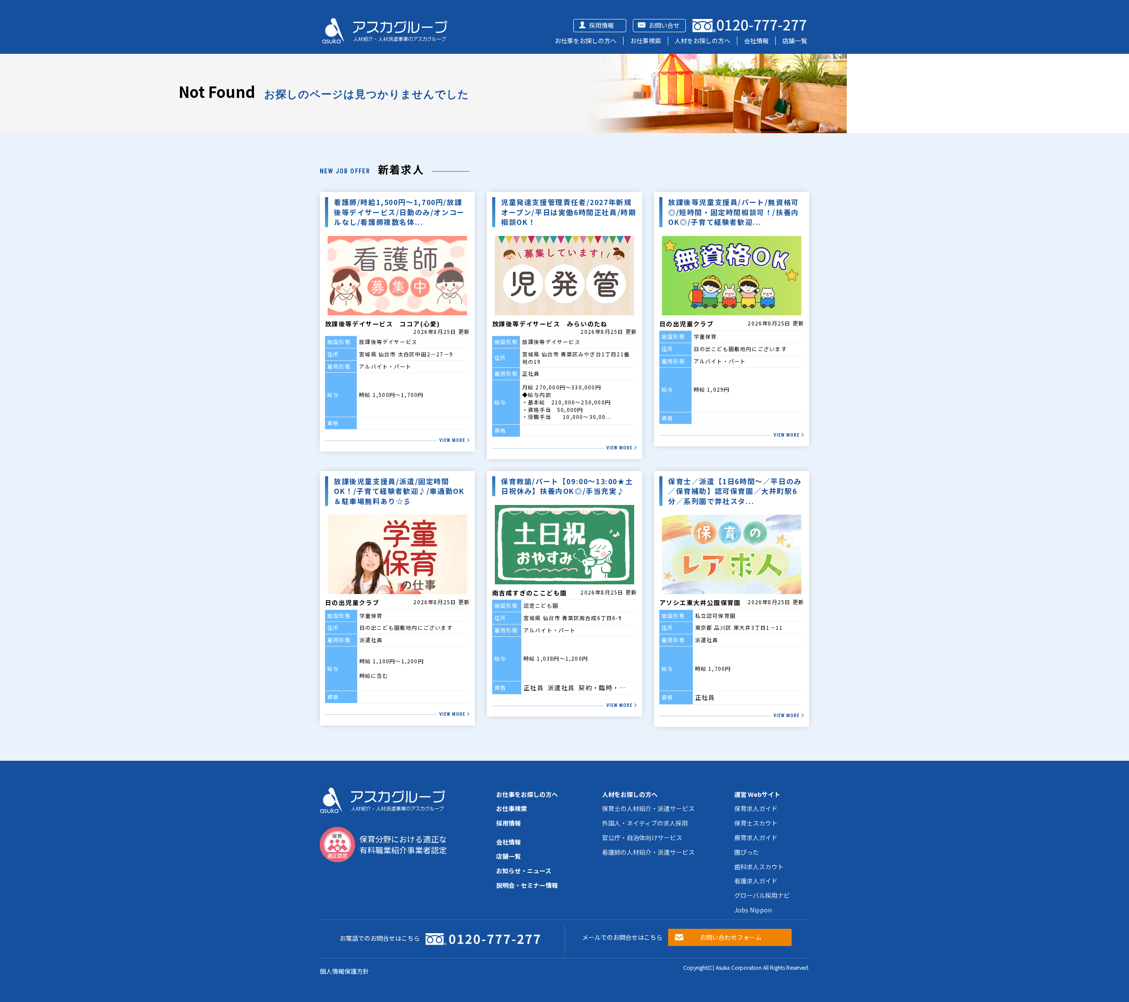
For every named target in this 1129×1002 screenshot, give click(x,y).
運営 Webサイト (757, 794)
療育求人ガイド (756, 837)
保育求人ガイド (756, 808)
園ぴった (746, 852)
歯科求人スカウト (759, 866)
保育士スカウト (756, 823)
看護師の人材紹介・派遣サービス (648, 852)
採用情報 (601, 25)
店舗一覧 (794, 40)
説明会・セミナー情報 (527, 885)
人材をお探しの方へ (702, 40)
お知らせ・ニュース (523, 870)
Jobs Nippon (753, 909)
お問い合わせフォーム (731, 937)
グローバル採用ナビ (762, 895)
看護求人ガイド (756, 880)
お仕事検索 (645, 40)
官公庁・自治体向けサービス (642, 837)
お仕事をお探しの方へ (586, 40)
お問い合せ (664, 25)
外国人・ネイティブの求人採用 (645, 823)
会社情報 (756, 40)
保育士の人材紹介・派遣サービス (648, 808)
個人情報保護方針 (344, 971)
